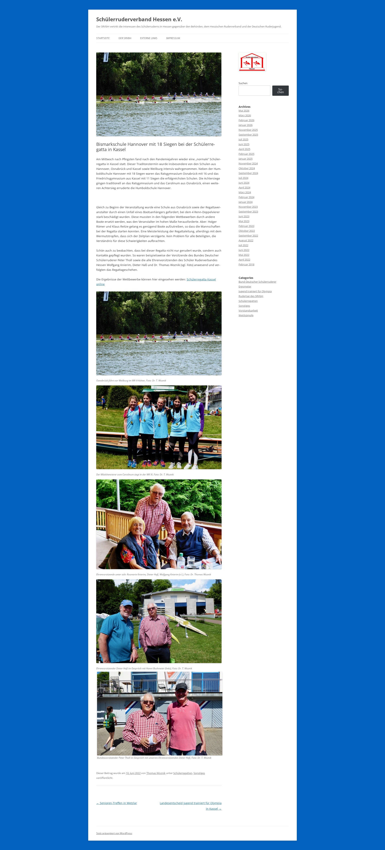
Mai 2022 (244, 255)
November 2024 (248, 163)
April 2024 (244, 187)
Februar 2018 (246, 264)
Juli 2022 (243, 245)
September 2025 (248, 134)
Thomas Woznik (155, 773)
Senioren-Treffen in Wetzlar (116, 803)
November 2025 (248, 130)
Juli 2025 (243, 139)
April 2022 (244, 259)
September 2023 (248, 211)
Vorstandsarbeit (248, 310)
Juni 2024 (244, 183)
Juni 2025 (244, 144)
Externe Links (148, 38)
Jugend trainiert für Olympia (255, 291)
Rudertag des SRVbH (251, 296)
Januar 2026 (245, 125)
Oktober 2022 (247, 231)
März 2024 (245, 192)
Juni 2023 (244, 216)
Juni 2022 (244, 250)
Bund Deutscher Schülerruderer (257, 281)
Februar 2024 (246, 197)
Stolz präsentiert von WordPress (114, 833)
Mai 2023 (244, 221)
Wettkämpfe (246, 315)
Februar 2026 (246, 120)
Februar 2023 (246, 226)
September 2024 (248, 173)
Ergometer (245, 286)
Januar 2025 (245, 158)
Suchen (243, 83)
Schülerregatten (182, 773)
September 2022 (248, 235)
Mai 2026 (244, 110)
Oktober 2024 (247, 168)
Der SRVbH (125, 38)
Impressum (173, 38)
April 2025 (244, 149)
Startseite (103, 38)
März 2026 (245, 115)
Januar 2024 (245, 202)
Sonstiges (199, 773)
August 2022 (246, 240)
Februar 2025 (246, 154)
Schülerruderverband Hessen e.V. (139, 19)
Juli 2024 (243, 178)
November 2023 (248, 207)
